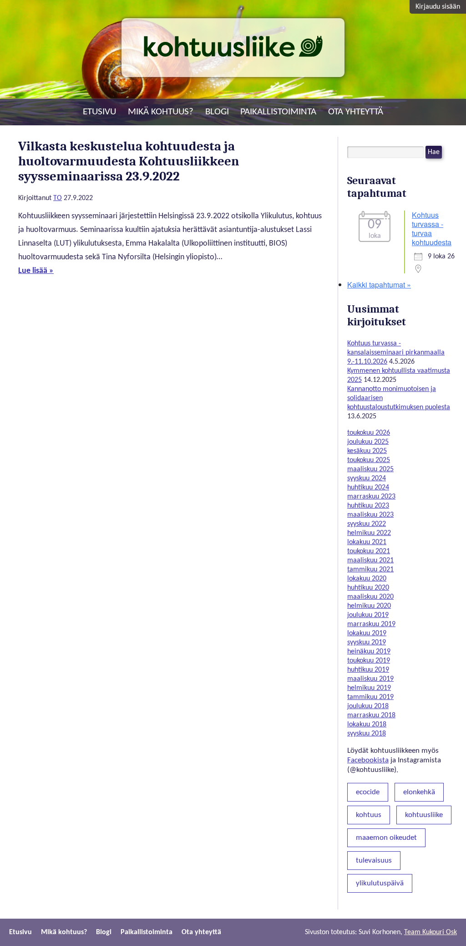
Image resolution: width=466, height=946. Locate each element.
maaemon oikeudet (386, 838)
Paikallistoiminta (278, 112)
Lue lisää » (36, 271)
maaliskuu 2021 (370, 560)
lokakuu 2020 (366, 578)
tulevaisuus (374, 860)
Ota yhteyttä (355, 112)
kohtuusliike (424, 815)
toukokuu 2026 (368, 433)
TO (57, 198)
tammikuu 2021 (370, 569)
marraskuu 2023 (371, 496)
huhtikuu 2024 (368, 487)
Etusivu (99, 112)
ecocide (368, 792)
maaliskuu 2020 (370, 597)
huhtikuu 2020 (368, 587)
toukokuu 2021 (368, 551)
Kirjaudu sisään (437, 6)
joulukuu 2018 (368, 706)
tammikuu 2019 (370, 697)
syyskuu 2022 (366, 524)
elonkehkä (419, 792)
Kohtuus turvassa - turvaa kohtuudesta (431, 228)
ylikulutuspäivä (380, 883)
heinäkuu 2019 (368, 651)
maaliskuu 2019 (370, 679)
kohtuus (368, 815)
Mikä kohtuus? (160, 112)
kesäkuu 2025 (367, 451)
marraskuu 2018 (371, 715)
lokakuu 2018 (366, 724)
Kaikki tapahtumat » (379, 284)
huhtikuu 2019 (368, 670)
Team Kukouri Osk (430, 932)
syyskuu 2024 (366, 478)
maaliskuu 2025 (370, 469)
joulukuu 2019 (368, 615)
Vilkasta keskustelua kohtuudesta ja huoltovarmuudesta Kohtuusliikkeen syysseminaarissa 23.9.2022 (128, 161)
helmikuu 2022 (369, 533)
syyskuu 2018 (366, 733)
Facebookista (368, 760)
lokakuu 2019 (366, 633)
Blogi (217, 112)
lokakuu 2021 (366, 542)
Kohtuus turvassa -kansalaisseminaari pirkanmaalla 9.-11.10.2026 (396, 352)
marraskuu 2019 (371, 624)
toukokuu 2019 (368, 660)
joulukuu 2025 (368, 442)
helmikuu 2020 (369, 606)
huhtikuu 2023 (368, 505)
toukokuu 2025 (368, 460)
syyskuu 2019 (366, 642)
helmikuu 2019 (369, 688)
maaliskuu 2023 (370, 515)
